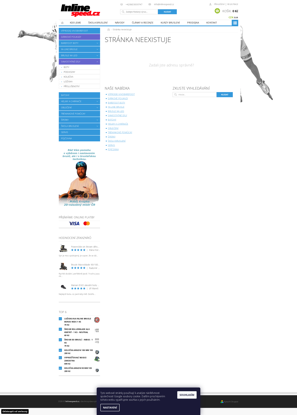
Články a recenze (142, 22)
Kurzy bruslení (170, 22)
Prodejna (193, 22)
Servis (64, 132)
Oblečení (66, 107)
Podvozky (69, 71)
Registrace (232, 4)
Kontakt (211, 22)
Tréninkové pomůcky (73, 113)
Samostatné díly (70, 61)
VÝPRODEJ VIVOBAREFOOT (74, 30)
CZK (231, 17)
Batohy (65, 95)
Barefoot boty (69, 43)
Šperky (65, 119)
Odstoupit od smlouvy (14, 411)
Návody (120, 22)
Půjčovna (66, 138)
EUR (236, 17)
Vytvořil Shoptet (231, 401)
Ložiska (68, 81)
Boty (66, 67)
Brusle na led (69, 55)
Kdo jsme (75, 22)
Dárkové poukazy (71, 36)
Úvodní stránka (62, 22)
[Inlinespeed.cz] (81, 9)
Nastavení (110, 407)
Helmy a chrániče (71, 101)
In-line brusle (69, 49)
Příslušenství (72, 86)
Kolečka (68, 76)
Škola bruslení (97, 22)
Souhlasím (187, 395)
